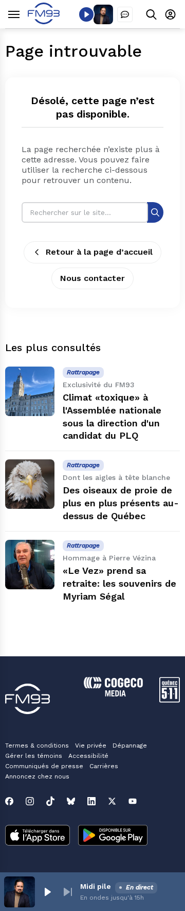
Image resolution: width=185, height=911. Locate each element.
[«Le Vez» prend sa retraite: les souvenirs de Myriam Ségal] (29, 564)
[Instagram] (30, 801)
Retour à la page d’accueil (99, 252)
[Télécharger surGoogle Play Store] (112, 836)
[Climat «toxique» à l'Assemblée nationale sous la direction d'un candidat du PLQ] (29, 391)
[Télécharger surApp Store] (37, 836)
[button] (47, 892)
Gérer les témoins (33, 755)
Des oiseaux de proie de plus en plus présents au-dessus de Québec (121, 503)
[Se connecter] (170, 14)
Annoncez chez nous (37, 776)
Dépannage (130, 745)
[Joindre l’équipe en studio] (125, 14)
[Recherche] (155, 212)
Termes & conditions (37, 745)
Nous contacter (92, 278)
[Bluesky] (71, 801)
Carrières (103, 766)
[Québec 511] (169, 700)
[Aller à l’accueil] (44, 21)
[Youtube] (132, 801)
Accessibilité (88, 755)
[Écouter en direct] (86, 14)
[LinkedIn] (91, 801)
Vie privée (90, 745)
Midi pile (95, 886)
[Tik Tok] (50, 801)
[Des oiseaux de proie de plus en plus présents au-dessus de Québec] (29, 484)
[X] (112, 801)
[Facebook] (9, 801)
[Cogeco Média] (113, 694)
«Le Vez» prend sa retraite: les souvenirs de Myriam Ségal (119, 583)
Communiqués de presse (44, 766)
